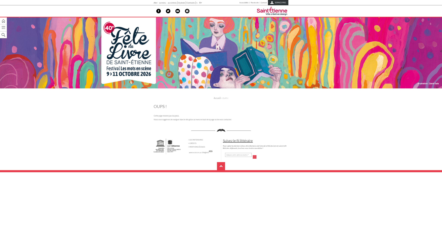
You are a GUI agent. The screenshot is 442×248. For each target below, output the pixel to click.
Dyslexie (181, 3)
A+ (200, 2)
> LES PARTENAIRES (195, 140)
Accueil (217, 98)
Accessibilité (243, 3)
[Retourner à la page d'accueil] (3, 20)
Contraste (191, 3)
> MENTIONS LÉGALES (196, 147)
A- (197, 3)
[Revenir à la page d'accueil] (221, 52)
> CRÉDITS (192, 143)
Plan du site (255, 3)
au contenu (172, 3)
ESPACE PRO (280, 2)
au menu (162, 3)
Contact (264, 3)
